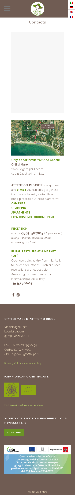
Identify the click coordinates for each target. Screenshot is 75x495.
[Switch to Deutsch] (71, 7)
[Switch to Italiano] (71, 2)
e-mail (21, 189)
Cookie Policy (33, 363)
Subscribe (14, 432)
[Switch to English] (71, 12)
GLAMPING (18, 208)
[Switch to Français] (71, 16)
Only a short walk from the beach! (35, 160)
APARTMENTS (20, 212)
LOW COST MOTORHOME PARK (32, 217)
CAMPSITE (18, 203)
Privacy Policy (13, 363)
